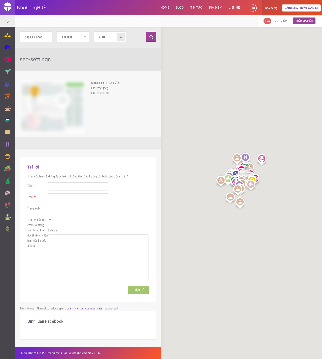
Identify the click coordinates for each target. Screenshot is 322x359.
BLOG (180, 7)
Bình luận (53, 230)
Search (151, 37)
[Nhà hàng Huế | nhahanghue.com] (23, 12)
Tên (30, 186)
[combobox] (73, 37)
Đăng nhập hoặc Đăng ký (301, 8)
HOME (165, 7)
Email (31, 197)
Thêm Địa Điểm (304, 21)
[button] (245, 158)
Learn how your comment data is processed (92, 308)
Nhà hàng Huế (26, 353)
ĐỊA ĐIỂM (215, 7)
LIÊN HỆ (234, 7)
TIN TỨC (196, 7)
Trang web (33, 208)
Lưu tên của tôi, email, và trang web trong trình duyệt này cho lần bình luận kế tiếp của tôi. (37, 233)
